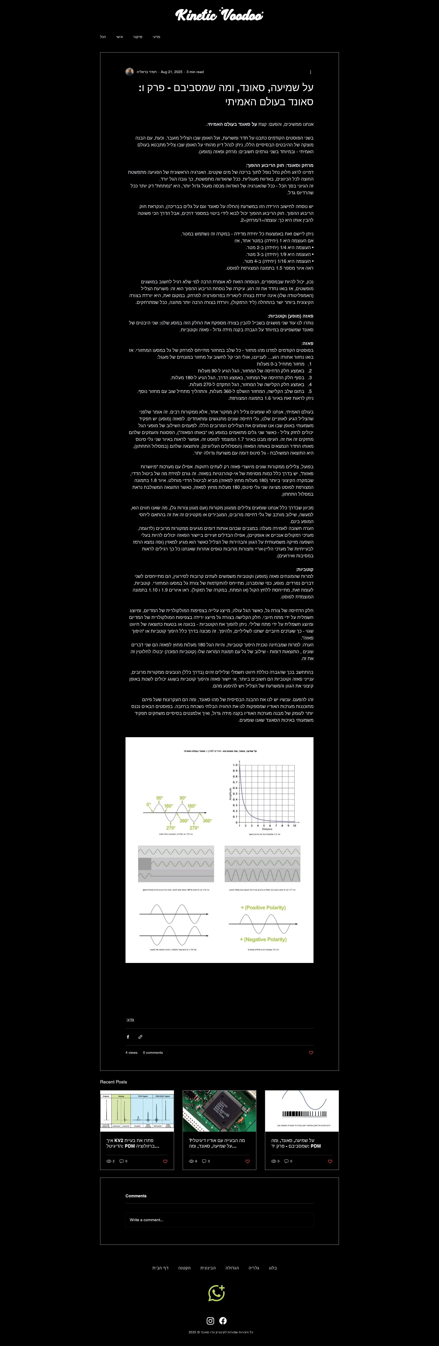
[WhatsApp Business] (216, 1293)
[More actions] (310, 72)
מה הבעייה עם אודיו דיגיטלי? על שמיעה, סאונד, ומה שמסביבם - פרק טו (217, 1143)
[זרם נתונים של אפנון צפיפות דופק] (302, 1111)
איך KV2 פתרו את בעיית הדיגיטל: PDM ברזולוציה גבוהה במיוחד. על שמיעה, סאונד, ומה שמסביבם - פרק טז (136, 1143)
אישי (119, 37)
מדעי (156, 37)
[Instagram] (210, 1321)
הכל (103, 37)
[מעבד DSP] (219, 1111)
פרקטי (138, 37)
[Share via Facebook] (128, 1036)
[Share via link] (140, 1036)
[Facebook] (223, 1321)
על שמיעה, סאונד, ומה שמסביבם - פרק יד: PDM (296, 1143)
